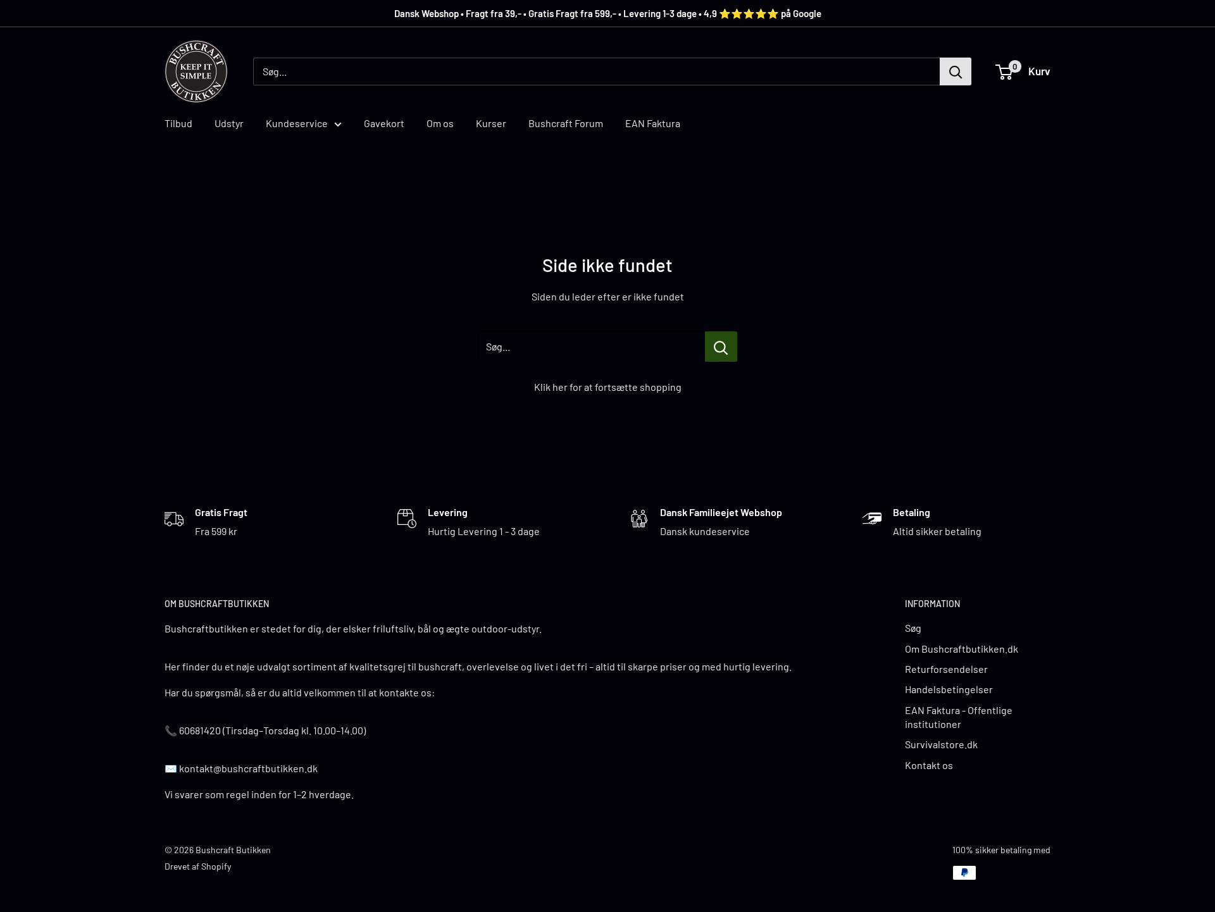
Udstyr (229, 123)
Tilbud (178, 123)
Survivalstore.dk (941, 744)
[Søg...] (721, 346)
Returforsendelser (946, 669)
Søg (913, 628)
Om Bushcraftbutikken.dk (961, 649)
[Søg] (955, 71)
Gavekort (384, 123)
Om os (440, 123)
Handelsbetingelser (949, 689)
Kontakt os (929, 765)
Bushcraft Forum (565, 123)
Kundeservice (297, 123)
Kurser (491, 123)
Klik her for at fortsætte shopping (608, 387)
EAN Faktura (652, 123)
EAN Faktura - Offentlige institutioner (958, 717)
